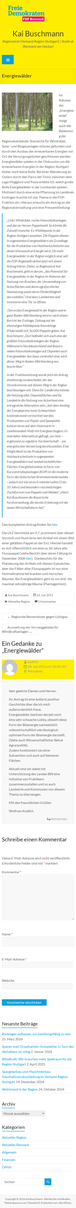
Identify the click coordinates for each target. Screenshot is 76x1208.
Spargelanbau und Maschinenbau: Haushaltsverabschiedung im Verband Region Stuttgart (35, 1076)
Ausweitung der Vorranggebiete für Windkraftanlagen (30, 629)
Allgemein (9, 1152)
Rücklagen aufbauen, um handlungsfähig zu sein (36, 1034)
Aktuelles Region (19, 601)
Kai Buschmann (38, 33)
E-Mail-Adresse (14, 959)
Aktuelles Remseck (15, 1145)
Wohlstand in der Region (20, 1089)
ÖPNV (7, 1167)
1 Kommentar (47, 601)
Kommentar (11, 872)
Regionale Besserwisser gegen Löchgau (37, 617)
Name (7, 934)
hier (54, 524)
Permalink (35, 671)
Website (8, 980)
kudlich (33, 662)
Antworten (59, 819)
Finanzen (8, 1160)
